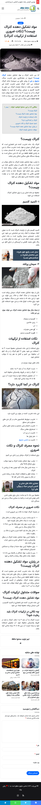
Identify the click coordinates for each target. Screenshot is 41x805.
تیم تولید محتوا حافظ (20, 639)
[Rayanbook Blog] (26, 8)
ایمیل (37, 754)
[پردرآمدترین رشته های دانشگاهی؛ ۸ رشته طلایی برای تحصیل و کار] (30, 686)
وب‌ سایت (36, 762)
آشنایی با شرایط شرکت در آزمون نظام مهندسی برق (30, 671)
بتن (31, 81)
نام (37, 745)
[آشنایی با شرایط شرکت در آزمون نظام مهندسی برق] (30, 663)
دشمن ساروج (23, 440)
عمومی (17, 18)
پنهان (6, 107)
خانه (22, 18)
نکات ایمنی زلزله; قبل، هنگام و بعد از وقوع (13, 694)
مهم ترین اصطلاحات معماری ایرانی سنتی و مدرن (12, 672)
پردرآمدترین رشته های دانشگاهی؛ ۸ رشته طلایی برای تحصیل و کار (31, 695)
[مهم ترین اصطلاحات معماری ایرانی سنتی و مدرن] (11, 663)
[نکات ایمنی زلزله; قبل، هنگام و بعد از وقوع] (11, 686)
